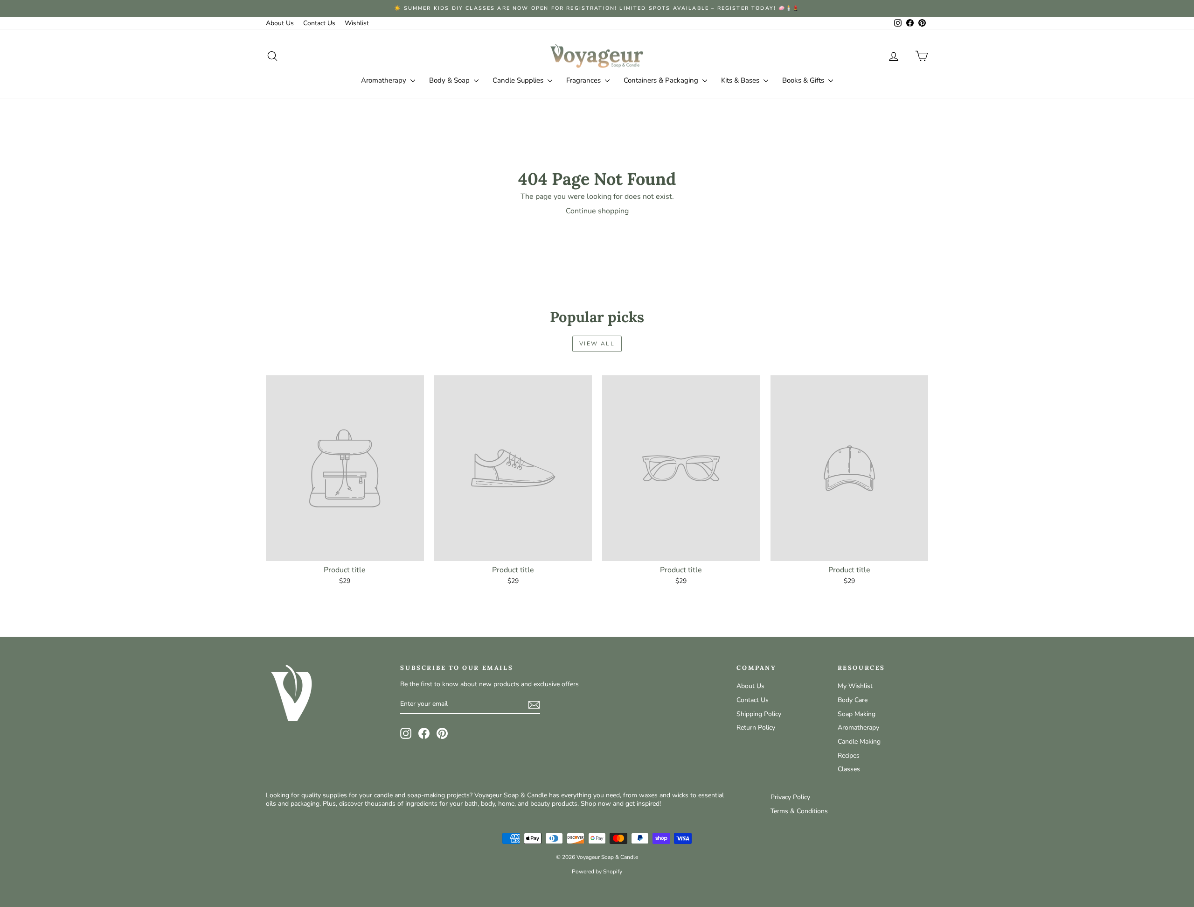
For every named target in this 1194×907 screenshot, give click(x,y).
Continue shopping (597, 211)
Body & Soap (450, 80)
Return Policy (755, 727)
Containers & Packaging (662, 80)
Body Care (853, 700)
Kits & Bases (741, 80)
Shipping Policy (758, 714)
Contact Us (319, 23)
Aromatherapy (384, 80)
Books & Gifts (804, 80)
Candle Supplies (519, 80)
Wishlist (357, 23)
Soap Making (856, 714)
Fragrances (584, 80)
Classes (849, 769)
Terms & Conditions (799, 811)
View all (597, 343)
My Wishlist (855, 686)
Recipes (849, 755)
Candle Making (859, 741)
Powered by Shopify (597, 871)
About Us (280, 23)
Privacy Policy (790, 797)
